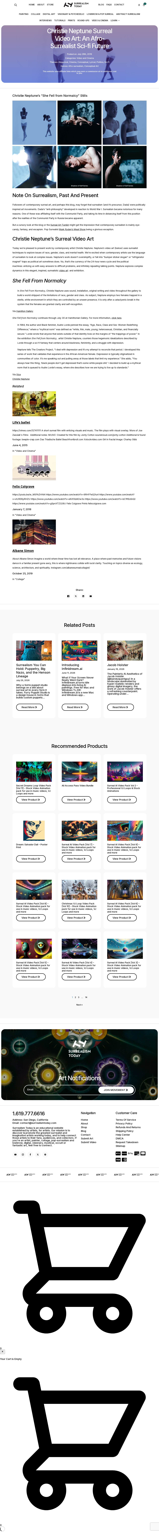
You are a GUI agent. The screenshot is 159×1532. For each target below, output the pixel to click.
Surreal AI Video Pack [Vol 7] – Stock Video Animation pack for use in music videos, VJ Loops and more (79, 848)
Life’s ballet (21, 422)
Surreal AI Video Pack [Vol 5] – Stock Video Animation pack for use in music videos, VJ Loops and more (33, 966)
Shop (84, 1127)
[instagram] (23, 1155)
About (40, 5)
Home (32, 5)
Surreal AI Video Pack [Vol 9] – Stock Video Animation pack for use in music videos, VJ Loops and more (124, 848)
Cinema (72, 62)
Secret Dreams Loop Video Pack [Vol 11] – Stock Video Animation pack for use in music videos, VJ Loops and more (33, 789)
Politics (100, 62)
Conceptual (83, 62)
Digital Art (49, 14)
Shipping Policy (125, 1131)
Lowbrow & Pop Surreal (100, 14)
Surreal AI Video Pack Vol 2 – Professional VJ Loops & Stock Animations (123, 788)
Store (50, 5)
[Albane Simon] (34, 531)
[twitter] (38, 1155)
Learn (114, 20)
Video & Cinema (100, 20)
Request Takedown (127, 1142)
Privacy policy (124, 1123)
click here (116, 318)
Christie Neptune (21, 379)
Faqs (109, 5)
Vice (18, 374)
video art (63, 270)
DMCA (119, 1138)
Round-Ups (83, 20)
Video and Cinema (85, 58)
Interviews (46, 20)
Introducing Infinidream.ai (72, 667)
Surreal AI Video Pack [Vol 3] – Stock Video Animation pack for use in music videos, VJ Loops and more (124, 966)
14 (86, 997)
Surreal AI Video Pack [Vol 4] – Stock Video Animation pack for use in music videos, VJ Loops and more (79, 966)
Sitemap (120, 1146)
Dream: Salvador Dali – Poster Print (32, 846)
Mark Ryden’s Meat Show (72, 229)
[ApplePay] (136, 1153)
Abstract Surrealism (128, 14)
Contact (119, 5)
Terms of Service (126, 1120)
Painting (23, 14)
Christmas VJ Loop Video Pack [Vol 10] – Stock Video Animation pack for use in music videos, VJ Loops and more (79, 907)
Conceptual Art (91, 66)
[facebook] (30, 1155)
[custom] (45, 1155)
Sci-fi (106, 62)
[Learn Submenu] (118, 20)
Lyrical (92, 62)
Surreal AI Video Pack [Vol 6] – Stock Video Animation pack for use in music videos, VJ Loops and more (124, 907)
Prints (71, 20)
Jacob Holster (117, 665)
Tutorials (59, 20)
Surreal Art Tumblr (59, 225)
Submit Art (87, 1138)
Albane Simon (23, 550)
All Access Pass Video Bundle (77, 785)
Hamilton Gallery (24, 311)
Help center (123, 1135)
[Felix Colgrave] (34, 467)
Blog (101, 5)
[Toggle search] (15, 5)
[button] (79, 1445)
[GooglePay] (130, 1153)
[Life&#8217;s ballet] (34, 403)
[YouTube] (15, 1155)
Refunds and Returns (128, 1127)
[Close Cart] (2, 1352)
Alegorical (63, 62)
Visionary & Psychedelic (71, 14)
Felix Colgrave (23, 486)
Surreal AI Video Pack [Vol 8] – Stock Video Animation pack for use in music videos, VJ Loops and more (33, 907)
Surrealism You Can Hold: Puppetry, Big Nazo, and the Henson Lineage (33, 670)
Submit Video (88, 1142)
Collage (35, 14)
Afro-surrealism (75, 66)
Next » (79, 1005)
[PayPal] (124, 1153)
